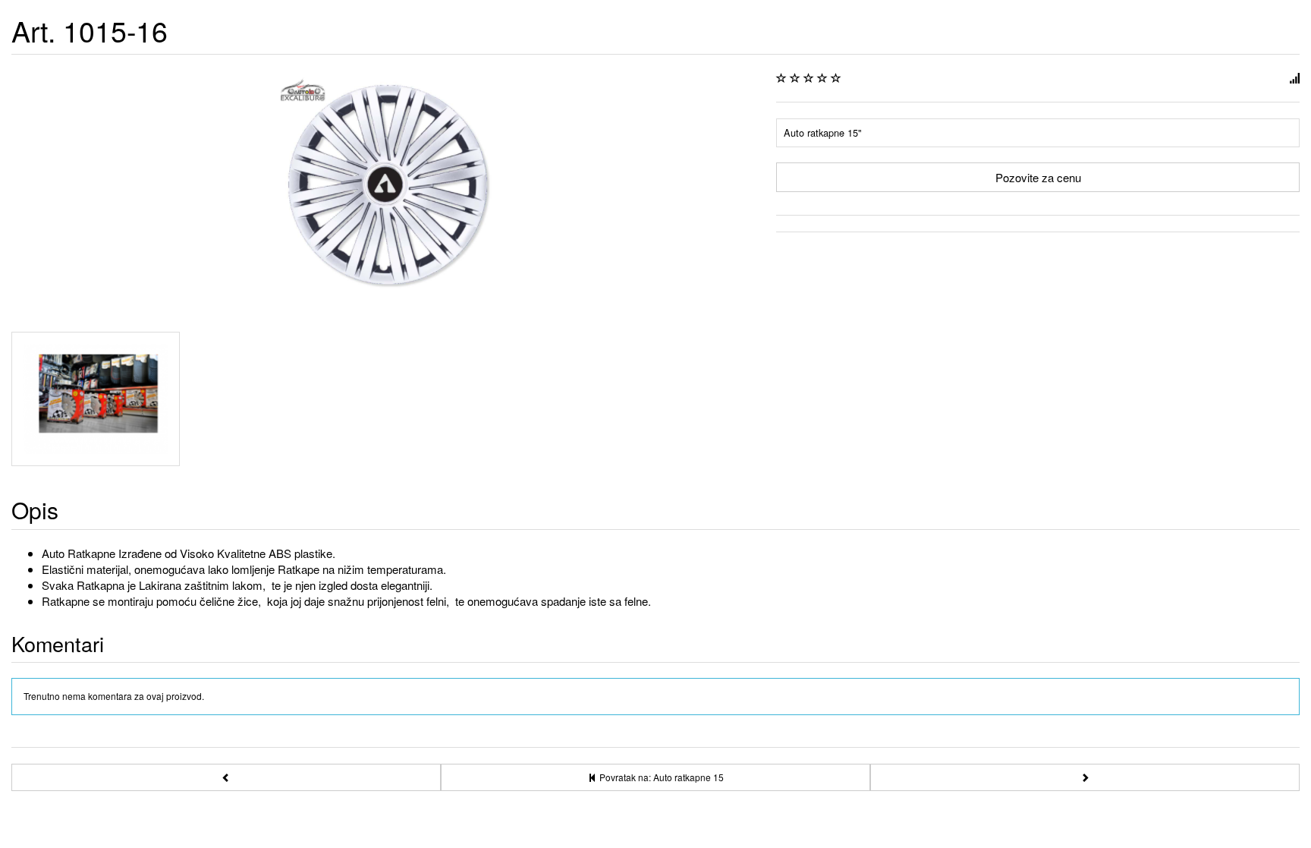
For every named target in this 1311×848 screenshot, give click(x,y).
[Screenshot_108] (95, 399)
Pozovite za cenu (1038, 177)
